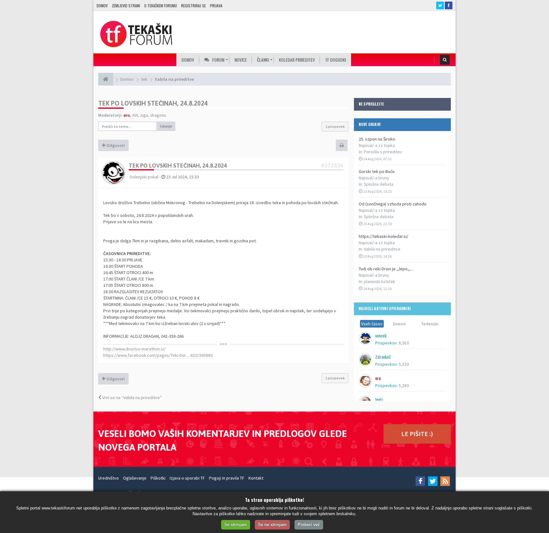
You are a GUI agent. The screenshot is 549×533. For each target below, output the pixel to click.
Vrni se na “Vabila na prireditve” (131, 397)
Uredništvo (108, 478)
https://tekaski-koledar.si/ (383, 236)
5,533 (404, 364)
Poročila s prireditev (383, 152)
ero (127, 115)
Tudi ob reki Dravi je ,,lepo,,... (386, 269)
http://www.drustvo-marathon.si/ (134, 349)
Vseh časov (372, 324)
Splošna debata (378, 184)
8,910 (404, 343)
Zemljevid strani (126, 5)
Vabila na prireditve (382, 249)
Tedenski (429, 324)
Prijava (216, 5)
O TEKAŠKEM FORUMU (160, 5)
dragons (158, 115)
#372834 (332, 165)
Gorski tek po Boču (377, 171)
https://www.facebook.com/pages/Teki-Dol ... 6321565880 (158, 355)
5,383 (404, 385)
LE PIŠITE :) (417, 434)
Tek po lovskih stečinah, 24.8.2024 (153, 103)
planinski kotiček (379, 281)
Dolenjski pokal (144, 177)
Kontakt (255, 478)
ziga (144, 115)
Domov (102, 5)
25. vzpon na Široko (377, 139)
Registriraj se (193, 5)
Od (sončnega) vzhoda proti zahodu (392, 204)
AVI (135, 115)
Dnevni (399, 324)
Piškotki (158, 478)
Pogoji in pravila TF (226, 478)
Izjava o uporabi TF (187, 478)
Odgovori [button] (115, 145)
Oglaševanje (134, 478)
